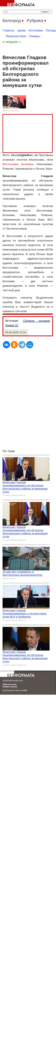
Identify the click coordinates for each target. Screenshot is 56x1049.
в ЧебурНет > (12, 42)
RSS (25, 690)
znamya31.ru (13, 111)
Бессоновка (10, 164)
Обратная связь (10, 684)
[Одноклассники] (14, 344)
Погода (51, 30)
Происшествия (16, 36)
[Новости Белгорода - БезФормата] (18, 4)
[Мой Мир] (29, 344)
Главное (8, 30)
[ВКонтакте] (6, 344)
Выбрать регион (10, 687)
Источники (36, 30)
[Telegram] (22, 344)
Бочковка (27, 164)
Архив (21, 30)
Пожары (34, 36)
